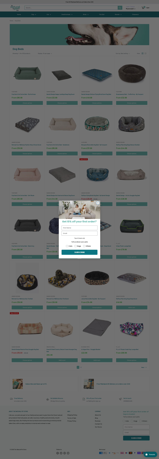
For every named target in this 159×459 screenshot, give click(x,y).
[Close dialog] (97, 202)
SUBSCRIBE (79, 252)
